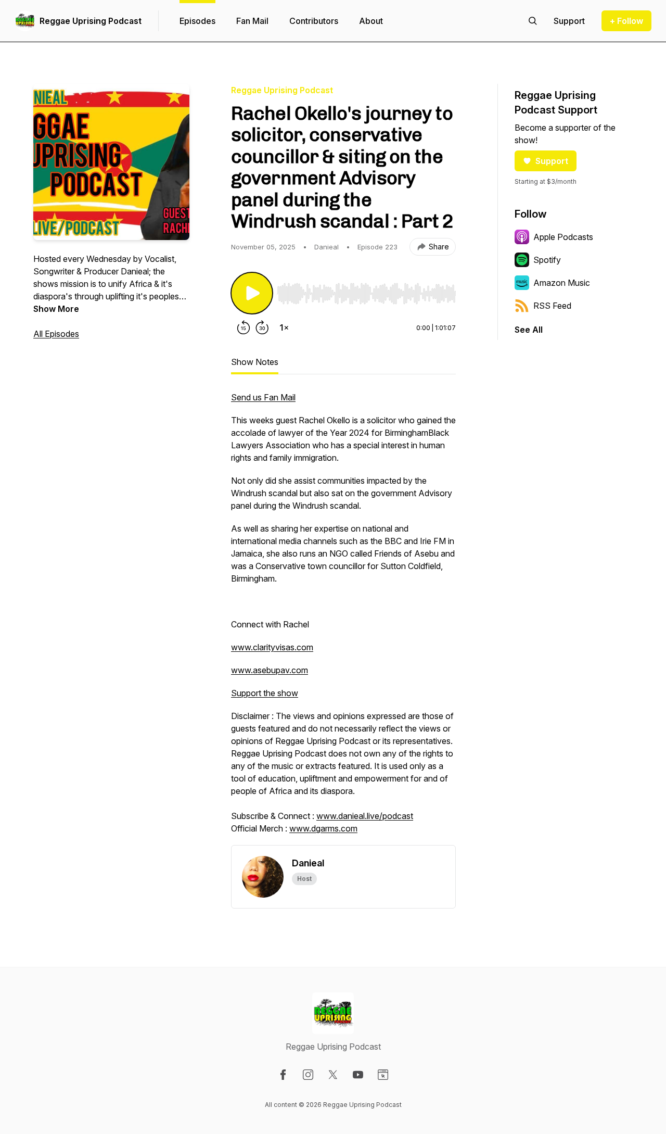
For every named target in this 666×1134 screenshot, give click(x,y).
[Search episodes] (533, 21)
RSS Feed (552, 305)
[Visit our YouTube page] (358, 1074)
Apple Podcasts (563, 237)
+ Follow (626, 21)
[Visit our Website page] (383, 1074)
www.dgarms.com (323, 828)
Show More (56, 309)
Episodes (197, 21)
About (371, 21)
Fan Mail (252, 21)
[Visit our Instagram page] (308, 1074)
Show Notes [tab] (254, 362)
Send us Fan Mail (263, 397)
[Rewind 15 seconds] (243, 327)
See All (529, 329)
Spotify (547, 260)
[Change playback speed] (284, 327)
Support (551, 161)
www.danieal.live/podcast (364, 816)
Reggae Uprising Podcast (91, 21)
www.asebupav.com (269, 670)
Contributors (313, 21)
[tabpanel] (343, 618)
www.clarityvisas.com (272, 647)
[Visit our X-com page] (333, 1074)
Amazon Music (561, 283)
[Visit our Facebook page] (283, 1074)
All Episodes (56, 334)
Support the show (264, 693)
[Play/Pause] (252, 293)
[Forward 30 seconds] (262, 327)
